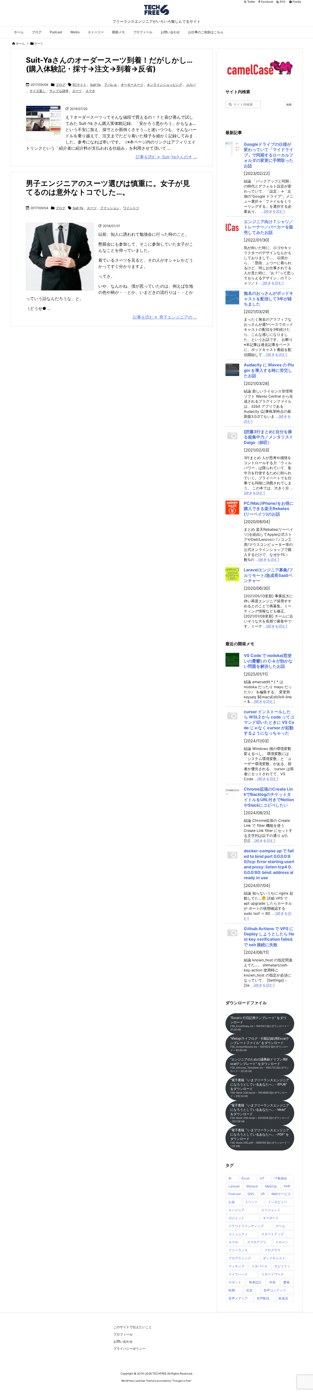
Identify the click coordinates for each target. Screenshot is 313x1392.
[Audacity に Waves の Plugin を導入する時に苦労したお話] (232, 369)
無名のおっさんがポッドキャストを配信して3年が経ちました (268, 298)
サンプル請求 (59, 91)
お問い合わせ (123, 1341)
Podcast (234, 1194)
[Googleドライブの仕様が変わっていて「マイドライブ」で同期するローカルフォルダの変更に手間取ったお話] (232, 148)
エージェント (270, 1210)
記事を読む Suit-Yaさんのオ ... (166, 156)
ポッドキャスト (274, 1258)
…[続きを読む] (273, 211)
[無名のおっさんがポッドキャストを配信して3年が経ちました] (232, 297)
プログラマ (272, 1250)
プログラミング (239, 1258)
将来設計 (255, 1282)
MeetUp (271, 1186)
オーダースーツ (132, 85)
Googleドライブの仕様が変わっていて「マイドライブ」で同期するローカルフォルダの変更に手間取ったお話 (268, 155)
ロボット (234, 1282)
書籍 (286, 1282)
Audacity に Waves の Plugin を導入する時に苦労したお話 (269, 370)
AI (229, 1178)
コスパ (190, 85)
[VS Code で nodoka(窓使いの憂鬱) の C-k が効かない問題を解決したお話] (232, 660)
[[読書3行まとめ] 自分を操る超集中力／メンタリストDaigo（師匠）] (232, 436)
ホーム (20, 43)
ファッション (109, 208)
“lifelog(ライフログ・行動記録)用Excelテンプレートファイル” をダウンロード (259, 1044)
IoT (262, 1178)
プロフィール (123, 1334)
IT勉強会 (281, 1178)
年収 (272, 1282)
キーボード (271, 1218)
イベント (251, 1202)
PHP (287, 1186)
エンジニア (236, 1210)
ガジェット (236, 1218)
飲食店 (283, 1298)
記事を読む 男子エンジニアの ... (165, 317)
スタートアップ (272, 1234)
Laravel (233, 1186)
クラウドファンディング (246, 1226)
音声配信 (263, 1298)
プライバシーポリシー (129, 1348)
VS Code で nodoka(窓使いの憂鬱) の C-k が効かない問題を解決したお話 (268, 661)
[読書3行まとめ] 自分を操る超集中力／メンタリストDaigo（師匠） (268, 437)
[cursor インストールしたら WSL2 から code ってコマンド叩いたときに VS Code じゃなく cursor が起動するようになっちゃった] (232, 716)
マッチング (236, 1266)
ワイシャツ (131, 208)
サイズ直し (38, 91)
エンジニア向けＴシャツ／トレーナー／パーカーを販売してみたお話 (268, 227)
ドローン (281, 1242)
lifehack (252, 1186)
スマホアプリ (256, 1242)
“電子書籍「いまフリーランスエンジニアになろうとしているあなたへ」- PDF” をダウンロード (259, 1138)
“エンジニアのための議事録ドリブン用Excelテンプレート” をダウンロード (259, 1065)
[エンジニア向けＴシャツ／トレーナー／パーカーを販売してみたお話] (232, 226)
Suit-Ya (95, 85)
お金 (231, 1202)
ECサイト (79, 85)
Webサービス (281, 1194)
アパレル (110, 85)
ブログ (60, 85)
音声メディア (238, 1298)
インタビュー (277, 1202)
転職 (231, 1290)
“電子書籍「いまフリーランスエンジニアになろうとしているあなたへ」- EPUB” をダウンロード (259, 1088)
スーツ (77, 91)
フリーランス (238, 1250)
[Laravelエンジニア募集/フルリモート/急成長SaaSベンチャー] (232, 574)
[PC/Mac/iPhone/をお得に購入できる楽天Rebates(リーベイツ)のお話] (232, 507)
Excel (246, 1178)
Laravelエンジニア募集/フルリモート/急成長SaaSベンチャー (268, 575)
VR (263, 1194)
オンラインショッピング (164, 85)
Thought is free (181, 1380)
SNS (250, 1194)
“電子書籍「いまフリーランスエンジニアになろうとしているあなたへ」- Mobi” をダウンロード (259, 1113)
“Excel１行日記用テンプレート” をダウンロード (259, 1023)
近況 (249, 1290)
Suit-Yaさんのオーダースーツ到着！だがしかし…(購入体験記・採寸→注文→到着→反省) (109, 64)
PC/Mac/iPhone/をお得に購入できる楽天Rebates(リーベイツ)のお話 (269, 508)
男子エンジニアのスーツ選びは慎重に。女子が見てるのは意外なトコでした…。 (108, 187)
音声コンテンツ (275, 1290)
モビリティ (282, 1266)
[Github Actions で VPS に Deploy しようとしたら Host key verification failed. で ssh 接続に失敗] (232, 933)
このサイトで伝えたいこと (132, 1327)
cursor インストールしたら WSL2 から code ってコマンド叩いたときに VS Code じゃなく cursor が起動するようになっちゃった (269, 722)
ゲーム (280, 1226)
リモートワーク (272, 1274)
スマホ (90, 91)
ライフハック (238, 1274)
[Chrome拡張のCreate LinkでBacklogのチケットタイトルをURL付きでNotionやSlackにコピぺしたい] (232, 793)
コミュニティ (238, 1234)
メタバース (259, 1266)
